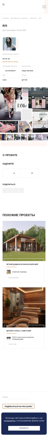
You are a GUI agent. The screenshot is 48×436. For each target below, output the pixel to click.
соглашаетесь (9, 421)
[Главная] (16, 6)
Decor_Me (6, 58)
